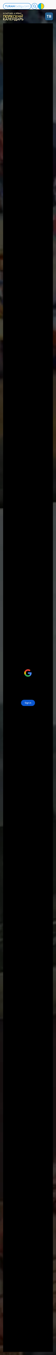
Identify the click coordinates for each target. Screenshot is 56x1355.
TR (49, 16)
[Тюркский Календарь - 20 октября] (14, 16)
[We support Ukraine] (41, 6)
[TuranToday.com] (17, 6)
